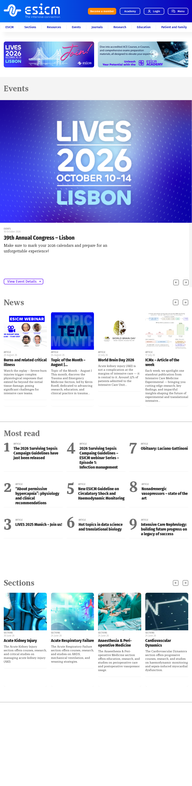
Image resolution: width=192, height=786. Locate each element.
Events (76, 27)
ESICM (9, 27)
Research (119, 27)
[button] (186, 282)
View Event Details (22, 281)
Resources (54, 27)
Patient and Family (174, 27)
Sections (30, 27)
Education (144, 27)
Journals (97, 27)
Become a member (102, 11)
